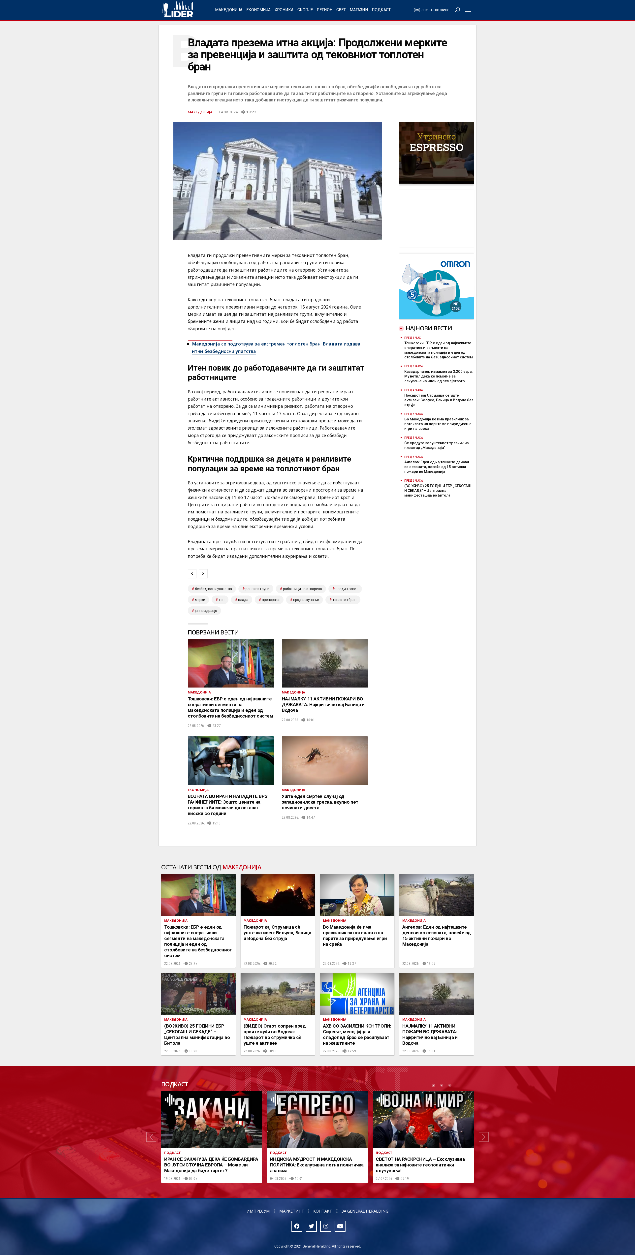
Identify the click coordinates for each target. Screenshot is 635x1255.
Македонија (228, 9)
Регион (324, 9)
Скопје (305, 9)
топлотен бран (344, 600)
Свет (341, 9)
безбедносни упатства (213, 589)
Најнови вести (429, 328)
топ (221, 600)
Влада (243, 600)
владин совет (347, 589)
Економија (258, 9)
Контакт (322, 1211)
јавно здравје (206, 611)
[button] (151, 1137)
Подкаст (381, 9)
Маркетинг (291, 1211)
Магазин (359, 9)
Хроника (284, 9)
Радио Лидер (177, 10)
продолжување (306, 600)
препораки (271, 600)
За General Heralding (365, 1211)
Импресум (258, 1211)
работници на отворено (302, 589)
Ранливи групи (257, 589)
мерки (200, 600)
